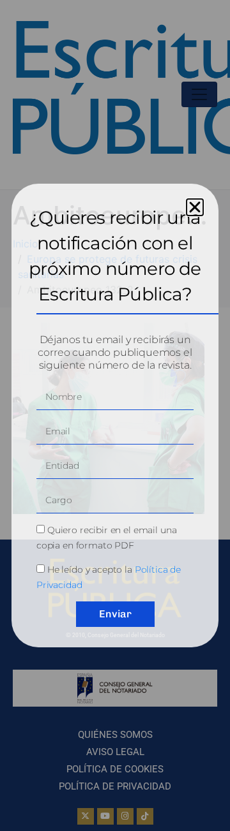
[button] (195, 207)
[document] (115, 415)
